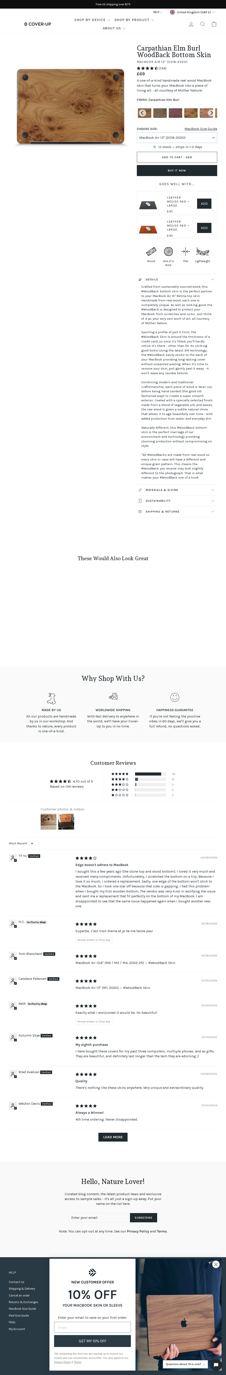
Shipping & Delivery (22, 1288)
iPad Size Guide (19, 1315)
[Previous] (142, 112)
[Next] (211, 112)
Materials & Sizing (162, 490)
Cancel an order (19, 1295)
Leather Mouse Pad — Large (178, 201)
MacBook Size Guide (201, 129)
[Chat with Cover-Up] (216, 1365)
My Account (17, 1329)
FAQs (12, 1322)
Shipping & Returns (163, 511)
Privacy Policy (138, 1231)
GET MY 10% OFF (92, 1341)
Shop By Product (132, 20)
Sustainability (158, 500)
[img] (86, 858)
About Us (112, 28)
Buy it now (177, 170)
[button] (148, 68)
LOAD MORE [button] (113, 1137)
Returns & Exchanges (23, 1302)
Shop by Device (89, 20)
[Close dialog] (216, 1264)
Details (152, 279)
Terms (162, 1231)
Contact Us (16, 1282)
